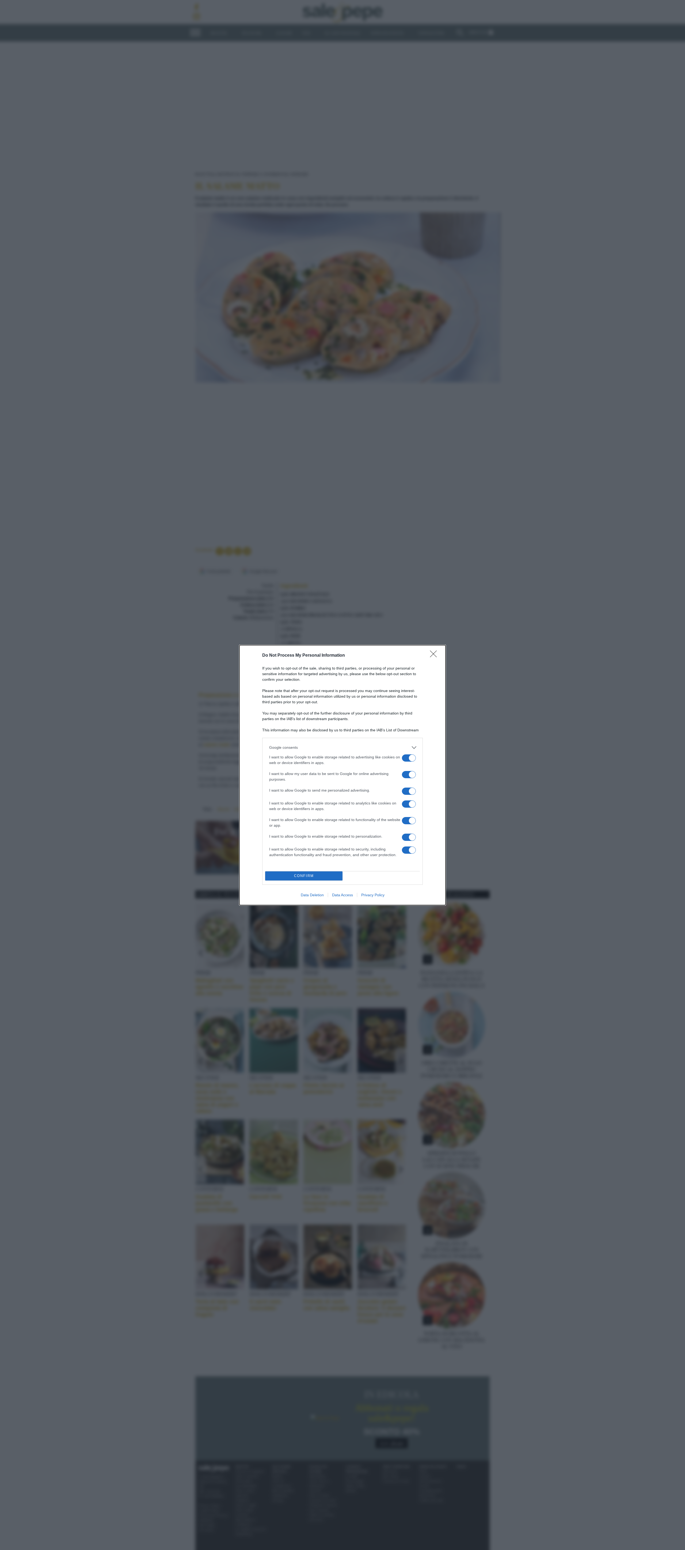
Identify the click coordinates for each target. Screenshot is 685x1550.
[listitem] (342, 747)
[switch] (409, 758)
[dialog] (342, 775)
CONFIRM (304, 876)
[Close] (435, 656)
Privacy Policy (373, 895)
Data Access (342, 895)
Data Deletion (312, 895)
